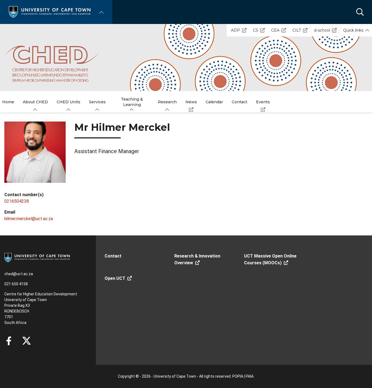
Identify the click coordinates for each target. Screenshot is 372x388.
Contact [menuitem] (239, 101)
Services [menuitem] (97, 101)
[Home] (49, 11)
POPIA (237, 376)
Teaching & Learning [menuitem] (132, 102)
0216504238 (16, 201)
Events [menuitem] (263, 101)
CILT (296, 30)
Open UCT (115, 278)
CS (255, 30)
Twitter (26, 340)
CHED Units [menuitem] (68, 101)
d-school (322, 30)
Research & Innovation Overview (197, 259)
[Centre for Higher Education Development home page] (51, 64)
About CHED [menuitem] (35, 101)
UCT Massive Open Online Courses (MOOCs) (270, 259)
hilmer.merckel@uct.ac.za (28, 218)
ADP (235, 30)
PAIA (250, 376)
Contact (113, 256)
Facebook (8, 340)
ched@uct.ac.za (18, 274)
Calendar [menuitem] (214, 101)
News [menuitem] (191, 101)
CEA (275, 30)
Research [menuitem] (167, 101)
